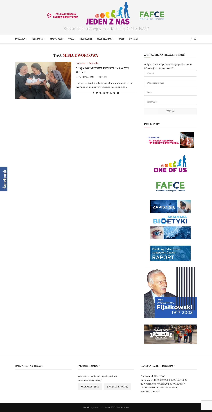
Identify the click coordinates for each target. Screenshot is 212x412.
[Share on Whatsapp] (111, 92)
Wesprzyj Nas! (104, 39)
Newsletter (86, 39)
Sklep (121, 39)
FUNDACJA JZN (86, 77)
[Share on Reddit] (107, 92)
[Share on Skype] (114, 92)
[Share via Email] (118, 92)
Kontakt (133, 39)
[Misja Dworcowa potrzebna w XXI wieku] (43, 80)
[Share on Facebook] (93, 92)
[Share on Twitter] (97, 92)
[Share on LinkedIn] (104, 92)
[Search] (195, 38)
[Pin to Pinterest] (100, 92)
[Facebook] (191, 38)
